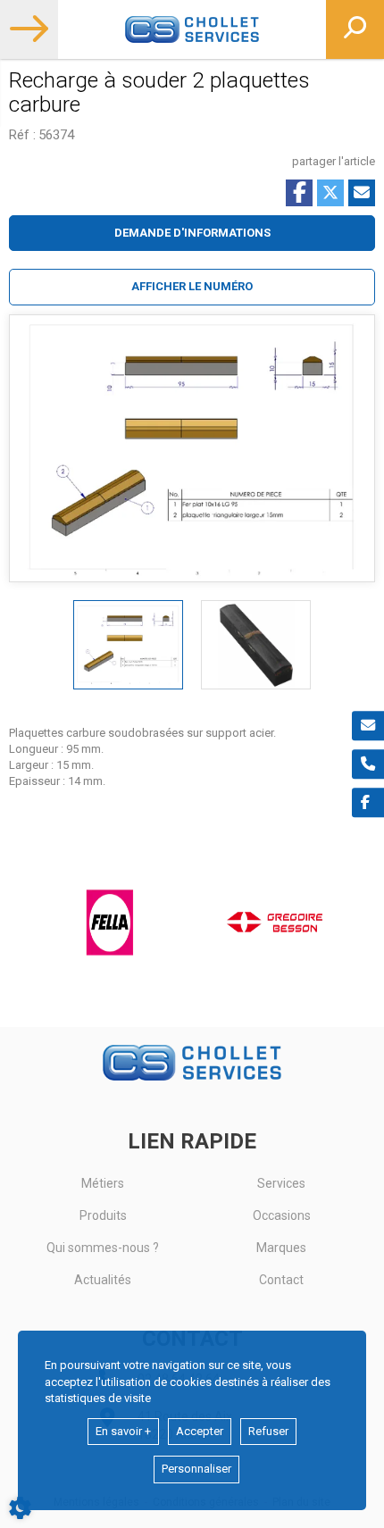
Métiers (102, 1183)
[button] (192, 287)
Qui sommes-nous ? (102, 1247)
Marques (281, 1247)
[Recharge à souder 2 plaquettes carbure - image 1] (128, 644)
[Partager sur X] (330, 193)
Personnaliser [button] (196, 1468)
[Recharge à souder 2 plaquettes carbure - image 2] (256, 644)
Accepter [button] (199, 1431)
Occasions (282, 1215)
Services (281, 1183)
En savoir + (123, 1431)
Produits (103, 1215)
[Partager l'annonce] (361, 193)
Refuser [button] (268, 1431)
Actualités (102, 1280)
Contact (281, 1280)
